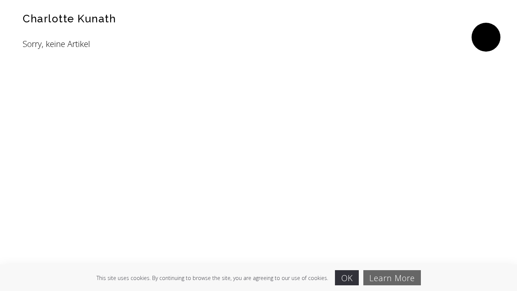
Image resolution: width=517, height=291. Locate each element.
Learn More (392, 277)
